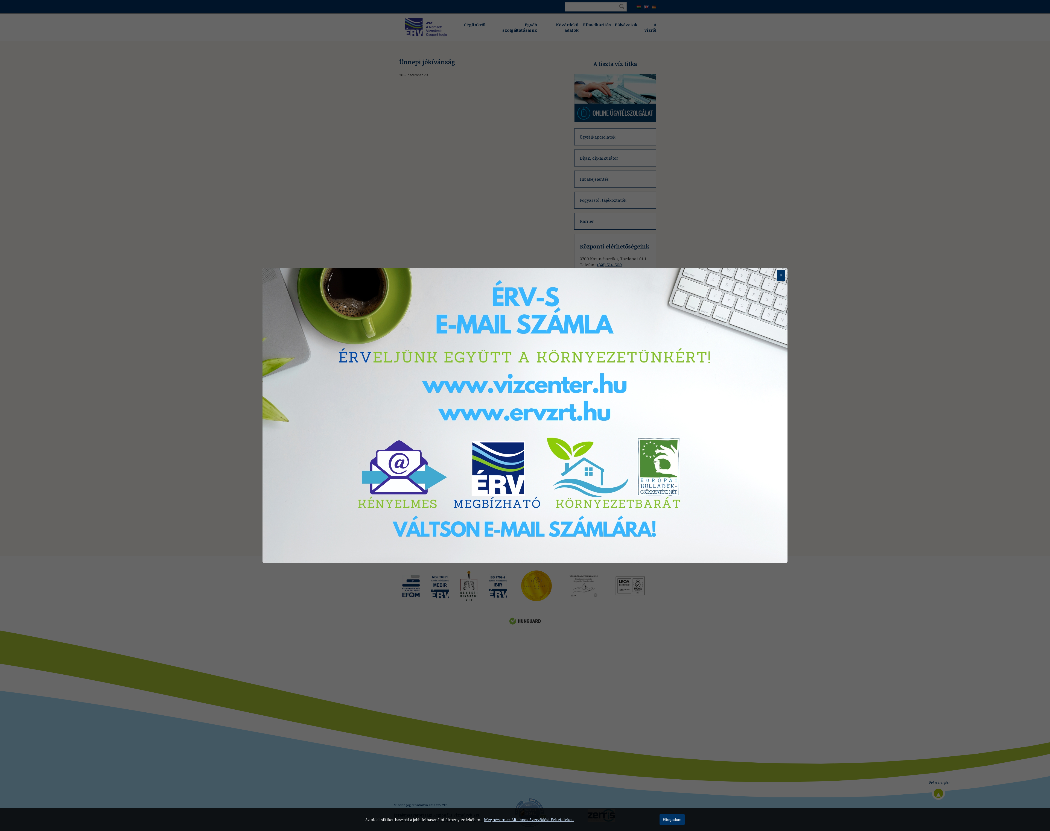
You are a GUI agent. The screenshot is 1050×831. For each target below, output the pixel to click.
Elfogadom (672, 819)
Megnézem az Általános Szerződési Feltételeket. (529, 819)
